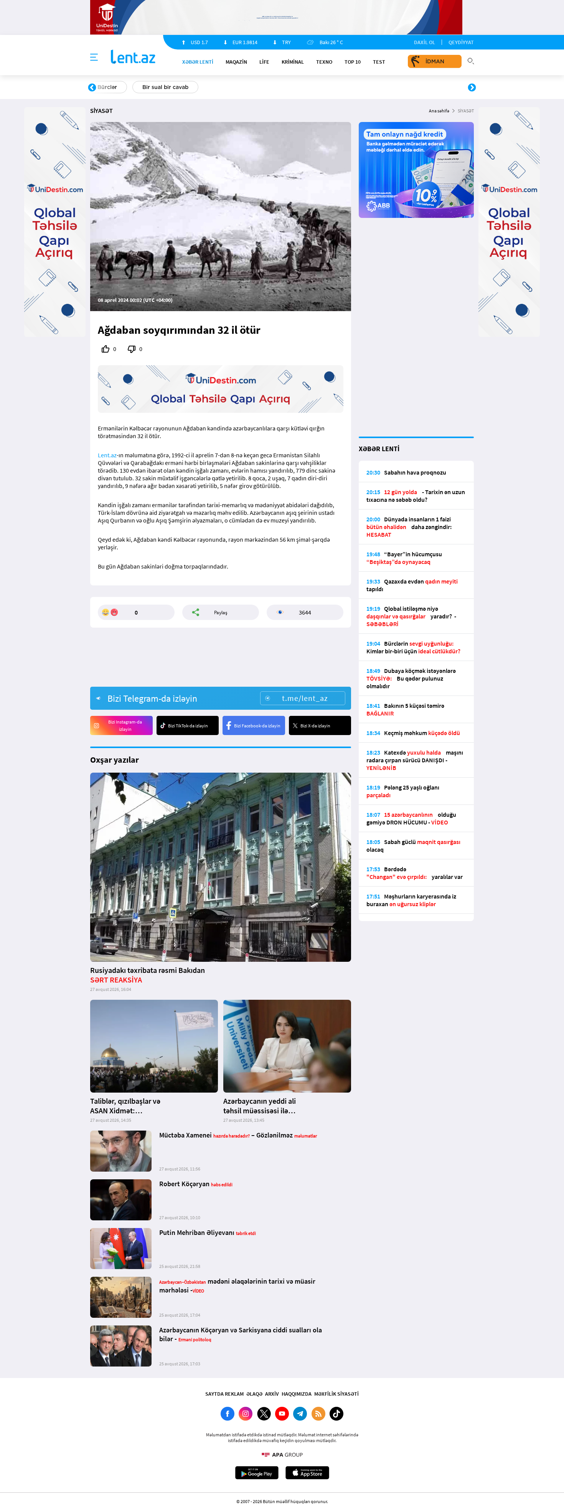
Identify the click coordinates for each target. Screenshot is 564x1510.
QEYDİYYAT (461, 42)
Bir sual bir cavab (165, 87)
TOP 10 (353, 61)
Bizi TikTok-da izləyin (188, 726)
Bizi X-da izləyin (315, 726)
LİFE (264, 61)
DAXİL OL (424, 42)
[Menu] (94, 57)
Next (472, 87)
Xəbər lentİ (197, 61)
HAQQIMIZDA (297, 1393)
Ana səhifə (439, 111)
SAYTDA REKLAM (224, 1393)
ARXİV (272, 1393)
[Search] (471, 60)
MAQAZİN (236, 61)
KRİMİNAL (293, 61)
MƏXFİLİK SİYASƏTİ (336, 1393)
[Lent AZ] (133, 57)
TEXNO (324, 61)
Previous (92, 87)
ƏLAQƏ (254, 1393)
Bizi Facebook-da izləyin (257, 726)
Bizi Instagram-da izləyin (125, 725)
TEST (379, 61)
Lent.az (107, 455)
